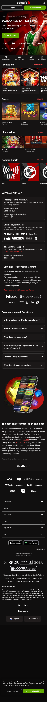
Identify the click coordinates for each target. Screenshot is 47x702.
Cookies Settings (12, 691)
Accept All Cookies (33, 691)
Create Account (10, 35)
